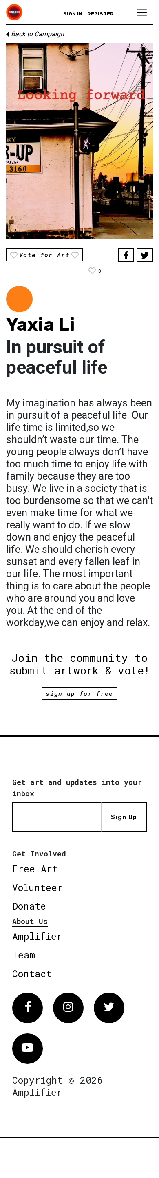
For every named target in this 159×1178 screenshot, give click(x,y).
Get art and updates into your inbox (77, 787)
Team (23, 955)
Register (100, 14)
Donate (29, 906)
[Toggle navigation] (142, 12)
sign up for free (79, 693)
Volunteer (37, 887)
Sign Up (124, 817)
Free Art (35, 869)
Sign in (72, 14)
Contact (32, 973)
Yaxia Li (40, 324)
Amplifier (37, 936)
